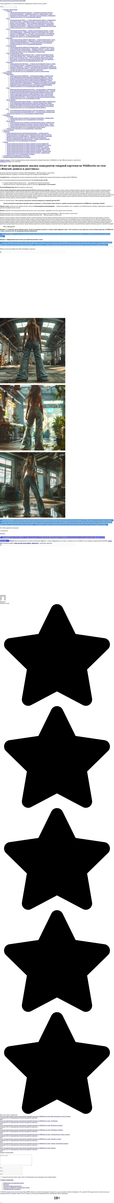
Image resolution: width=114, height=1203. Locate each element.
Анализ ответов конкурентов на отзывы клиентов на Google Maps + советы (28, 149)
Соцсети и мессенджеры (10, 9)
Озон (8, 88)
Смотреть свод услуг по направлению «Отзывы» (21, 154)
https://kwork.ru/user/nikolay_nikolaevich (26, 543)
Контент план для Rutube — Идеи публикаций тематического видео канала (31, 35)
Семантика (6, 131)
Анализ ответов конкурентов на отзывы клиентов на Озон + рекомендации (31, 94)
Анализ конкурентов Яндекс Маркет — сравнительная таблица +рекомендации (32, 101)
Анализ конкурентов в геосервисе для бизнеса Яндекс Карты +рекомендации (32, 122)
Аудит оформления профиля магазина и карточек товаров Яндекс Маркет (31, 103)
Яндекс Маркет (11, 100)
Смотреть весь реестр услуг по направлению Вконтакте (26, 44)
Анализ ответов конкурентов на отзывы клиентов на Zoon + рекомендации (28, 152)
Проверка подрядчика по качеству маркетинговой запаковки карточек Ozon (31, 92)
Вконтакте (10, 38)
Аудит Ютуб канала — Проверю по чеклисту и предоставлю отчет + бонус (31, 21)
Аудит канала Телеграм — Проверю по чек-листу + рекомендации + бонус (31, 14)
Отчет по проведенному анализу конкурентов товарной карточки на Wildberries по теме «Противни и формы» (31, 1130)
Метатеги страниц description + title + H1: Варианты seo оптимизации (26, 137)
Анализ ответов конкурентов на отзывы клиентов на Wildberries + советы (31, 80)
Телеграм (9, 11)
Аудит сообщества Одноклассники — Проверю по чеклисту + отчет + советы (32, 48)
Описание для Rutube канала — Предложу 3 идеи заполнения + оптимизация (32, 33)
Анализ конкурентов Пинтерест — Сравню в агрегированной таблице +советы (32, 63)
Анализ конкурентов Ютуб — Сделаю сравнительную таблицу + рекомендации (33, 20)
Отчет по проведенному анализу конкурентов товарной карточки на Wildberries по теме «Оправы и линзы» (30, 1139)
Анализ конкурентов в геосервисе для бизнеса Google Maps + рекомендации (32, 118)
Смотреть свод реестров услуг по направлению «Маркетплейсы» (25, 113)
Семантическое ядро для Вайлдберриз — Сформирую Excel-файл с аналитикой (32, 83)
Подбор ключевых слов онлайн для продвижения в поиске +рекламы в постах (29, 134)
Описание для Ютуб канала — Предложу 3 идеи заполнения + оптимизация (32, 24)
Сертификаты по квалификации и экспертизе (16, 155)
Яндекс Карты (11, 121)
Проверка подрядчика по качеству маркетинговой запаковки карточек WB (31, 79)
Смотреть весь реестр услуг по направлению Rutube (25, 36)
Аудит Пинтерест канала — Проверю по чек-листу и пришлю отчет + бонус (31, 65)
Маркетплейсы (7, 73)
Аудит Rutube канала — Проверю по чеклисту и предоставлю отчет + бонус (31, 32)
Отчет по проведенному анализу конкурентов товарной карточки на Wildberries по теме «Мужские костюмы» (31, 1125)
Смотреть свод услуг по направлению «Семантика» (21, 140)
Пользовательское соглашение (12, 1189)
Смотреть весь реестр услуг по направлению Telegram (25, 17)
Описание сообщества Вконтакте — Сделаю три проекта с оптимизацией (31, 42)
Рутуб (8, 29)
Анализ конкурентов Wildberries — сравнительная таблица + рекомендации (31, 76)
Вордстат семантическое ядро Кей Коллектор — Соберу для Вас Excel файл (28, 139)
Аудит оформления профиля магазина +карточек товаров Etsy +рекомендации (32, 110)
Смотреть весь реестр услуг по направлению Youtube (25, 27)
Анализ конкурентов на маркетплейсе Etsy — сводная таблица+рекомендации (32, 112)
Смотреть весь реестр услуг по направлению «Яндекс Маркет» (28, 107)
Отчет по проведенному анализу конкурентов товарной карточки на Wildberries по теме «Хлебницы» (29, 1121)
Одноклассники (11, 45)
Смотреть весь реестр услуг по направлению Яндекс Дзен (26, 60)
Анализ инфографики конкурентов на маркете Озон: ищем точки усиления (31, 95)
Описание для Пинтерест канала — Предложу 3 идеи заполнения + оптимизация (33, 68)
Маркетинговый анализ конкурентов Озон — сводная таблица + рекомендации (32, 89)
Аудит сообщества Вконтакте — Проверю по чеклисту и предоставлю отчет (31, 41)
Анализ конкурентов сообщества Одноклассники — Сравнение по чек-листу (32, 47)
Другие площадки (8, 130)
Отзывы (5, 142)
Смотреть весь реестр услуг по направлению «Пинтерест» (26, 70)
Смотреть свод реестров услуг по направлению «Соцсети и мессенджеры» (28, 71)
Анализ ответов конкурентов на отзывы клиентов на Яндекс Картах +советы (32, 125)
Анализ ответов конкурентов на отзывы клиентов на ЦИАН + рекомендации (29, 151)
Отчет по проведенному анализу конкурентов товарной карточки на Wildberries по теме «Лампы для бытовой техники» (34, 1143)
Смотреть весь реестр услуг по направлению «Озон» (25, 98)
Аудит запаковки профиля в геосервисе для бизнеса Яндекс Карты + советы (31, 124)
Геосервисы (6, 115)
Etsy (8, 109)
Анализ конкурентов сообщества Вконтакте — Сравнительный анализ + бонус (32, 39)
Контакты (6, 1184)
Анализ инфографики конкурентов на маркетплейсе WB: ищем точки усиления (33, 82)
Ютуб (8, 18)
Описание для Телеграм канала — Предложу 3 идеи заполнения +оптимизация (32, 15)
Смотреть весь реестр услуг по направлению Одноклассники (27, 51)
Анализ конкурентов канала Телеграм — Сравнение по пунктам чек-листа (31, 12)
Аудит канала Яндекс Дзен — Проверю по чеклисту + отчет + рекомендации (32, 56)
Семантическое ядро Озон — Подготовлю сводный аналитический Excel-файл (32, 97)
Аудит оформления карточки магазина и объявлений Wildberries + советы (31, 77)
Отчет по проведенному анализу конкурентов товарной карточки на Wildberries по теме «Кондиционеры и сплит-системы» (35, 1116)
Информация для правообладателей (13, 1183)
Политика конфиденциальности (12, 1186)
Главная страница (5, 160)
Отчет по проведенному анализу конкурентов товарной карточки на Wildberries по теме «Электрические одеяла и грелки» (35, 1134)
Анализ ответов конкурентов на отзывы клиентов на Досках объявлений (27, 143)
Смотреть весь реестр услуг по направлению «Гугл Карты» (27, 119)
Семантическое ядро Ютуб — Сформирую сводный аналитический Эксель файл (33, 26)
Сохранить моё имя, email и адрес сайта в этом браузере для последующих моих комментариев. (29, 1177)
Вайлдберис (10, 74)
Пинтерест (10, 62)
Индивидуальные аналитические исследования (16, 157)
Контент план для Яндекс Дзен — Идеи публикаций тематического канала (31, 57)
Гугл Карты (10, 116)
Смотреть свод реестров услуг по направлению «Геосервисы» (24, 128)
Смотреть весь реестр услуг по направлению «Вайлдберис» (27, 86)
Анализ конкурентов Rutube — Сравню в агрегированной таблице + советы (32, 30)
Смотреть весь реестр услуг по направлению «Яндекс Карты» (27, 127)
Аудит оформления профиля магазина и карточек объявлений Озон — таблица (32, 91)
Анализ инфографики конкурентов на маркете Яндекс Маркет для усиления (32, 104)
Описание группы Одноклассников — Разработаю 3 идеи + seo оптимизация (32, 50)
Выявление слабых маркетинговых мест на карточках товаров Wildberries (31, 85)
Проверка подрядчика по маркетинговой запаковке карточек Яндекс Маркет (32, 106)
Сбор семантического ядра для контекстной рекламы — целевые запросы (28, 133)
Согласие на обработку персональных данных (16, 1187)
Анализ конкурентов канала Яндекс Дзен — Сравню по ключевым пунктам (31, 54)
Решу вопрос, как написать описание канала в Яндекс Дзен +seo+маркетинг (32, 59)
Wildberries (3, 161)
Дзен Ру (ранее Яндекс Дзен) (15, 53)
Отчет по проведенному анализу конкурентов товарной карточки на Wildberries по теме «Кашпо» (28, 1148)
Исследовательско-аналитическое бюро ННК (13, 0)
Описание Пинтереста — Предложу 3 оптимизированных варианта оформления (33, 66)
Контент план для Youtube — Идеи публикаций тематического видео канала (32, 23)
